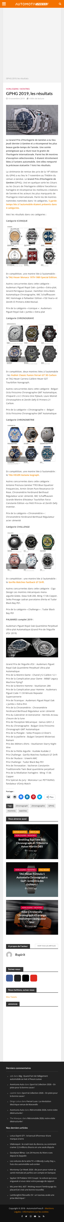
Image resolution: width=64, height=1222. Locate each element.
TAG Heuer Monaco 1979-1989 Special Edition (33, 277)
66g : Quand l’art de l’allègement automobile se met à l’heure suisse (29, 1077)
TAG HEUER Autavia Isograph (24, 474)
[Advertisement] (32, 43)
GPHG (51, 806)
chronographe (38, 806)
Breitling (34, 832)
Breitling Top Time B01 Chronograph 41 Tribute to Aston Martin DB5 (32, 843)
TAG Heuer (44, 870)
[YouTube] (33, 978)
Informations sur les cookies (35, 1211)
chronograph (22, 806)
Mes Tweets (11, 997)
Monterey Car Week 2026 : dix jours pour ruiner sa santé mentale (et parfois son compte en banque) (33, 1171)
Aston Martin (20, 832)
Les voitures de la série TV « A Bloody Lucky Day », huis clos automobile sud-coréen (32, 1163)
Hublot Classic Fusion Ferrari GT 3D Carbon (34, 375)
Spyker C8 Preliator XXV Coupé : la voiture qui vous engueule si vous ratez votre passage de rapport (33, 1180)
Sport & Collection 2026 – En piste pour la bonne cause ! (33, 1086)
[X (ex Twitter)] (17, 978)
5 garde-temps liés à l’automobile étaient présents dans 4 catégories (31, 204)
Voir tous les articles (46, 946)
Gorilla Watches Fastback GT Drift (26, 582)
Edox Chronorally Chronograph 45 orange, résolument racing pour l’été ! (32, 917)
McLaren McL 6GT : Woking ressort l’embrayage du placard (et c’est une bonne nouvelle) (33, 1188)
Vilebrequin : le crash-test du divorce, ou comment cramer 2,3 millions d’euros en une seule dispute (33, 1146)
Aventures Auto (17, 1084)
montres (12, 810)
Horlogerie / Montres (18, 89)
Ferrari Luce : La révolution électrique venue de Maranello (30, 1103)
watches (23, 810)
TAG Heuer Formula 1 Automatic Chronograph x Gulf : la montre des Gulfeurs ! (32, 879)
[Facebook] (9, 978)
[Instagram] (25, 978)
